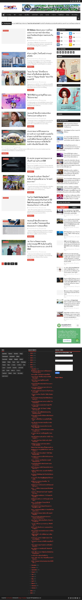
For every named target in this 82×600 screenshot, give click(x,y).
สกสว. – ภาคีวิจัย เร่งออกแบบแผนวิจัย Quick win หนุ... (42, 488)
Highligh (10, 359)
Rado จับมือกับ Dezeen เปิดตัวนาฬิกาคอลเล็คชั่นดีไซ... (41, 513)
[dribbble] (75, 1)
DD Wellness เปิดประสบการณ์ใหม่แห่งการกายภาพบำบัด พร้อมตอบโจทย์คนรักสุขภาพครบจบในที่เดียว (40, 34)
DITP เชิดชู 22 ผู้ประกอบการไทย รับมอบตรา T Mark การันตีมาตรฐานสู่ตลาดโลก (72, 233)
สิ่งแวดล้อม (75, 14)
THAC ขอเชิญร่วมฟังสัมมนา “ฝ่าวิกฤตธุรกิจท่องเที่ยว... (41, 495)
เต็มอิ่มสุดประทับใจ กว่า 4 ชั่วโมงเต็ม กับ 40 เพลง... (42, 499)
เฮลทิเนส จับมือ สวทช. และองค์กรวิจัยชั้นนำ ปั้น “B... (42, 471)
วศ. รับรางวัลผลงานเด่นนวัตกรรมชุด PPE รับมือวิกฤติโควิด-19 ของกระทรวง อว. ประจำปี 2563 (39, 245)
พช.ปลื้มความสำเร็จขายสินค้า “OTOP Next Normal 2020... (41, 453)
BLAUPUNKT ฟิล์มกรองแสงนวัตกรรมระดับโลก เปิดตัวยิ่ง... (41, 426)
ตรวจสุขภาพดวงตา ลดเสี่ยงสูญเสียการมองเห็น (41, 433)
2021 (31, 364)
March (33, 583)
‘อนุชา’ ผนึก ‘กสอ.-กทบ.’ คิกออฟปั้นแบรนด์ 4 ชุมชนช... (42, 558)
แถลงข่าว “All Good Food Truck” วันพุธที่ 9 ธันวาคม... (41, 492)
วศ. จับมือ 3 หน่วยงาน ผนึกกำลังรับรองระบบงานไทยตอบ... (42, 457)
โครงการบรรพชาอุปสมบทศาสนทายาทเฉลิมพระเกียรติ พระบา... (40, 517)
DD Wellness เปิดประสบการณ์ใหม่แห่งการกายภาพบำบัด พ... (41, 371)
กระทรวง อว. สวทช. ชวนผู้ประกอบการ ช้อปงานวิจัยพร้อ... (41, 538)
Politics (9, 362)
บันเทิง (47, 14)
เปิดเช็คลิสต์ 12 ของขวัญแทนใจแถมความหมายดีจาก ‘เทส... (41, 506)
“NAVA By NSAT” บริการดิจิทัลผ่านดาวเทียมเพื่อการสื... (41, 534)
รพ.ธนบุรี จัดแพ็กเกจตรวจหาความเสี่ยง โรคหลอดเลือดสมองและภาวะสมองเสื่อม (38, 223)
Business (6, 72)
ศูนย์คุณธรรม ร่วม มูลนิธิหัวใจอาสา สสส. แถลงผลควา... (42, 450)
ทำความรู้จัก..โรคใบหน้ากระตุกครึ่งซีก (39, 54)
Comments (74, 207)
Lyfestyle (4, 362)
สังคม (67, 14)
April (33, 581)
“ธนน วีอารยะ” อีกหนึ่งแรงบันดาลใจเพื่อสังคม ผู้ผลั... (41, 377)
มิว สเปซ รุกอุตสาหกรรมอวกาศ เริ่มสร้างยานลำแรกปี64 (39, 159)
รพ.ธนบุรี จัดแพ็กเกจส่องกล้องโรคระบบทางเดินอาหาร (39, 114)
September (34, 570)
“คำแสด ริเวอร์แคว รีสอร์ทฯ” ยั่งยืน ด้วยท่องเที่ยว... (42, 394)
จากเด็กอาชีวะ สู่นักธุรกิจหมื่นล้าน (39, 555)
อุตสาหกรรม (5, 376)
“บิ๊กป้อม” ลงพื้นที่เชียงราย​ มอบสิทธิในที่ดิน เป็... (41, 419)
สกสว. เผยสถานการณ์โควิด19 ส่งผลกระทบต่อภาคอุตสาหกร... (42, 430)
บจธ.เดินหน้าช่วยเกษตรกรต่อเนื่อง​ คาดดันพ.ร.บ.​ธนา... (41, 423)
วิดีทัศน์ (10, 373)
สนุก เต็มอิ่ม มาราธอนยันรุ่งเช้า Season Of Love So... (41, 548)
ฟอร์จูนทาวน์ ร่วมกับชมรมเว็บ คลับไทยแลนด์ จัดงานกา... (42, 485)
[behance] (79, 1)
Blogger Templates (22, 597)
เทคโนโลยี (34, 14)
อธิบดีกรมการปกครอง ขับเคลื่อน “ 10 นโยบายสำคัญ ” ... (40, 481)
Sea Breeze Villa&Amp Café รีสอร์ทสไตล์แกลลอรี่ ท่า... (42, 474)
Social (13, 362)
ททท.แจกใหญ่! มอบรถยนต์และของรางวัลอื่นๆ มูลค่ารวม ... (42, 531)
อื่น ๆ (4, 18)
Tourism (5, 177)
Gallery (17, 356)
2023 (31, 360)
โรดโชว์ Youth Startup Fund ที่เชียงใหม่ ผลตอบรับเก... (42, 398)
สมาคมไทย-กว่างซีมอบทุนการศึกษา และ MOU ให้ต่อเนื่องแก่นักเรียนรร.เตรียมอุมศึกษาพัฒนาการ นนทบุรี (72, 196)
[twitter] (73, 1)
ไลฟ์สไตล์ (61, 14)
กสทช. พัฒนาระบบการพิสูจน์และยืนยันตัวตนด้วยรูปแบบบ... (42, 552)
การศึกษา (19, 364)
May (33, 579)
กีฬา (15, 14)
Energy (5, 95)
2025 (31, 355)
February (34, 585)
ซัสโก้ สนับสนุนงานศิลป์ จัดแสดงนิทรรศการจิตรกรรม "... (42, 467)
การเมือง (9, 14)
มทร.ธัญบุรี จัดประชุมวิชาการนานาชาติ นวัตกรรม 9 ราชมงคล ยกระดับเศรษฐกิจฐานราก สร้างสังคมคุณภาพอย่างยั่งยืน (68, 147)
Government (4, 359)
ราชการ (54, 14)
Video (9, 364)
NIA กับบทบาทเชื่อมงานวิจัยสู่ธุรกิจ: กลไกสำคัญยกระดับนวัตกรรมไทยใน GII (71, 292)
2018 (31, 593)
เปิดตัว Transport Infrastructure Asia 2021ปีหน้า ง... (42, 561)
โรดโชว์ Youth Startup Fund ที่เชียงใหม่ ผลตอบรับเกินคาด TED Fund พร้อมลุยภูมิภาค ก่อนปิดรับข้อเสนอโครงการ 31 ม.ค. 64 (39, 201)
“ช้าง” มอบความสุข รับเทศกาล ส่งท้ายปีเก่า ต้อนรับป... (41, 545)
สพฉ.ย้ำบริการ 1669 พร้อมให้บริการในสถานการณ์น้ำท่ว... (42, 520)
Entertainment (5, 356)
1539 (12, 264)
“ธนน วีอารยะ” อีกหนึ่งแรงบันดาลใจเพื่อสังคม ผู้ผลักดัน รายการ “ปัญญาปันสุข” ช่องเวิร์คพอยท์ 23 (40, 75)
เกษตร (20, 14)
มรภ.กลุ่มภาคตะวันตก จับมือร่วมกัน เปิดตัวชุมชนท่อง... (41, 440)
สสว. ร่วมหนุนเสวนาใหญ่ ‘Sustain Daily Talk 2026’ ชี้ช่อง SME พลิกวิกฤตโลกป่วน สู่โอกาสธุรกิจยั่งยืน (72, 211)
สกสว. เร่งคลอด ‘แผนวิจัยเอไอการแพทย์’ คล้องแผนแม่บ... (41, 460)
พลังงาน (13, 370)
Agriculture (4, 353)
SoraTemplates (9, 597)
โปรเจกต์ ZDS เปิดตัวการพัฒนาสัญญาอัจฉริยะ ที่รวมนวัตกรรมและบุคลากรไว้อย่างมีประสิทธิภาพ (72, 155)
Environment (12, 356)
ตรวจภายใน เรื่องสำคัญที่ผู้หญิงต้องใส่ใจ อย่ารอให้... (42, 478)
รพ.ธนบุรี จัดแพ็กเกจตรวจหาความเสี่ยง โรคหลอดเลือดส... (42, 401)
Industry (21, 359)
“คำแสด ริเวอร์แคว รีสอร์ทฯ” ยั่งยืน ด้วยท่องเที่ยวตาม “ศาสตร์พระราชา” (39, 179)
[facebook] (71, 1)
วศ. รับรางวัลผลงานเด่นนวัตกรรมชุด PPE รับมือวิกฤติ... (41, 405)
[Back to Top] (79, 598)
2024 (31, 358)
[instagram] (77, 1)
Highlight (5, 30)
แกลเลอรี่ (9, 367)
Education (16, 353)
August (33, 572)
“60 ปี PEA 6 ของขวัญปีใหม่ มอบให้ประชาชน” (39, 96)
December (34, 369)
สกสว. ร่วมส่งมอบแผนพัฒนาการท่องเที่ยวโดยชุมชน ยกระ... (42, 510)
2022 (31, 362)
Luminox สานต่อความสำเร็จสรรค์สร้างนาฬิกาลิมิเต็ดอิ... (40, 444)
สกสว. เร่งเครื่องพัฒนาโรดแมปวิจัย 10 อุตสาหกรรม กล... (40, 502)
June (33, 576)
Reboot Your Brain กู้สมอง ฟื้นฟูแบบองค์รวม (42, 447)
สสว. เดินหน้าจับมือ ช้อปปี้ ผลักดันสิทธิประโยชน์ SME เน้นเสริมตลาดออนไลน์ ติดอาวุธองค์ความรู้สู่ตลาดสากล (68, 139)
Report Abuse (59, 377)
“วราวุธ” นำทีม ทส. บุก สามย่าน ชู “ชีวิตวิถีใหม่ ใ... (41, 524)
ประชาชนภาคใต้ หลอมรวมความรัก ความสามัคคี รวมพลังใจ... (41, 387)
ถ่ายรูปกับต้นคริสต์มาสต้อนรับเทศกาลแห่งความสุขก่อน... (41, 464)
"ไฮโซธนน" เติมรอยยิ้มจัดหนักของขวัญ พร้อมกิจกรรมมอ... (41, 412)
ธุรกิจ (41, 14)
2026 (31, 353)
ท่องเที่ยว (27, 14)
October (34, 567)
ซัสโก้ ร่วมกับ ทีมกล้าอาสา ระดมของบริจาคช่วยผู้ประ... (42, 527)
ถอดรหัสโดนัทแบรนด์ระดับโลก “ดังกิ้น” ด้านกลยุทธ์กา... (42, 437)
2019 (31, 591)
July (33, 574)
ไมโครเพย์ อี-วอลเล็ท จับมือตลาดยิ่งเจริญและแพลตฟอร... (42, 416)
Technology (23, 362)
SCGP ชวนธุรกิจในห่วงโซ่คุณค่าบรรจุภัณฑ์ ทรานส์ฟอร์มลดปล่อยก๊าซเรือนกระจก (71, 125)
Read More (30, 48)
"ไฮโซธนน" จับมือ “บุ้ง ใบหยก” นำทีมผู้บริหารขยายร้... (40, 409)
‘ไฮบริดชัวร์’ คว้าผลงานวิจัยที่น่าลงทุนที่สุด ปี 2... (42, 541)
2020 (31, 367)
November (34, 565)
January (34, 588)
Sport (18, 362)
